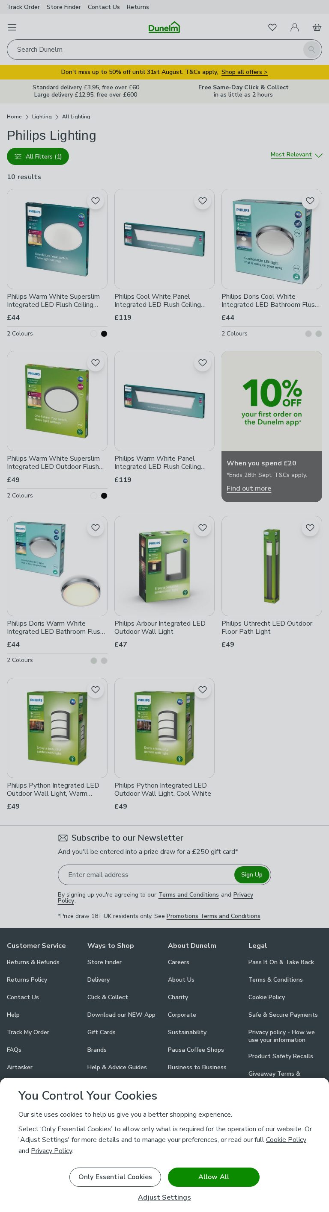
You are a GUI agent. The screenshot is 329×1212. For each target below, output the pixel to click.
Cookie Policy (286, 1139)
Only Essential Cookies (115, 1177)
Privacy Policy (51, 1151)
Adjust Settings (164, 1198)
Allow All (213, 1177)
